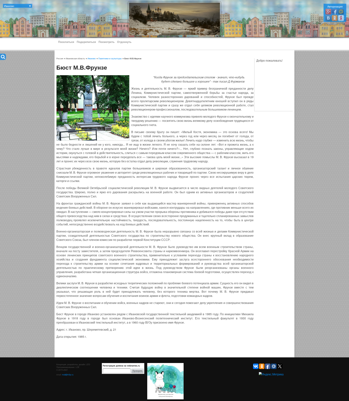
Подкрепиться (86, 42)
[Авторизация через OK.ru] (335, 18)
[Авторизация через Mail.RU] (341, 11)
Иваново (92, 58)
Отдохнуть (124, 42)
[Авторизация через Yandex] (341, 18)
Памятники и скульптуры (110, 58)
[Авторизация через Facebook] (335, 11)
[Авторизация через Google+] (328, 11)
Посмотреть (107, 42)
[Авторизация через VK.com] (328, 18)
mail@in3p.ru (67, 374)
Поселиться (66, 42)
